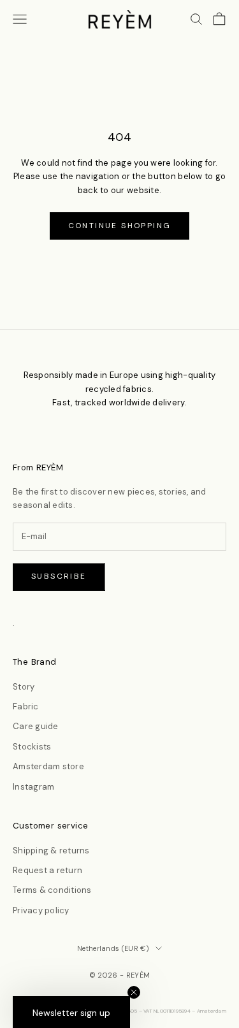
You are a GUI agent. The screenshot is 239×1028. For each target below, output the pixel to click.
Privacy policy (41, 910)
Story (23, 686)
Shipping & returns (51, 850)
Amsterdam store (48, 766)
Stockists (32, 746)
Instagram (33, 786)
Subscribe (59, 576)
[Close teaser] (133, 992)
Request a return (47, 870)
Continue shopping (119, 226)
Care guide (36, 726)
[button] (71, 1012)
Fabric (26, 706)
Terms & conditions (52, 890)
